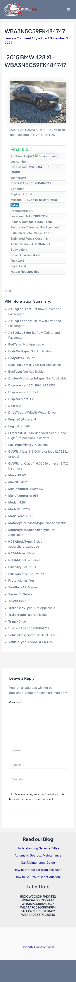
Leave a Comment (18, 38)
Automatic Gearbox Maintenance (38, 855)
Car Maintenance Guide (38, 862)
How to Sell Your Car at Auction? (38, 877)
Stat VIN (27, 947)
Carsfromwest (44, 947)
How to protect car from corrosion (38, 870)
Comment (16, 702)
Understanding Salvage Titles (38, 848)
